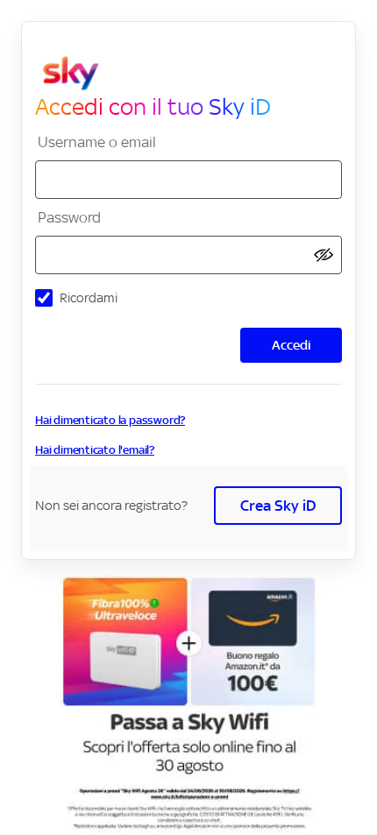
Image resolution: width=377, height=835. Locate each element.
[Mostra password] (323, 255)
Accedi (291, 344)
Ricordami (88, 297)
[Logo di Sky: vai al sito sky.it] (195, 73)
